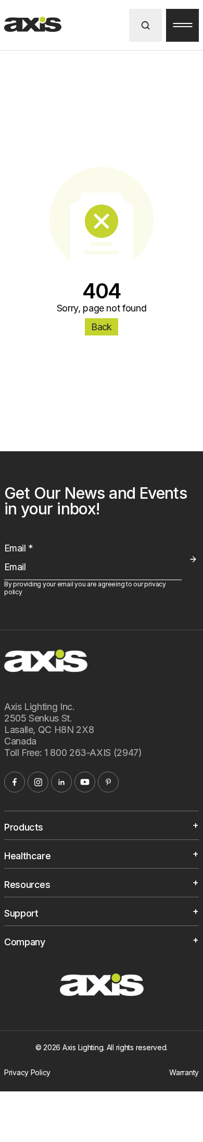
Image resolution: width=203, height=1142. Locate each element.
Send (193, 559)
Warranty (184, 1072)
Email (18, 548)
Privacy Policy (27, 1072)
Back (101, 326)
